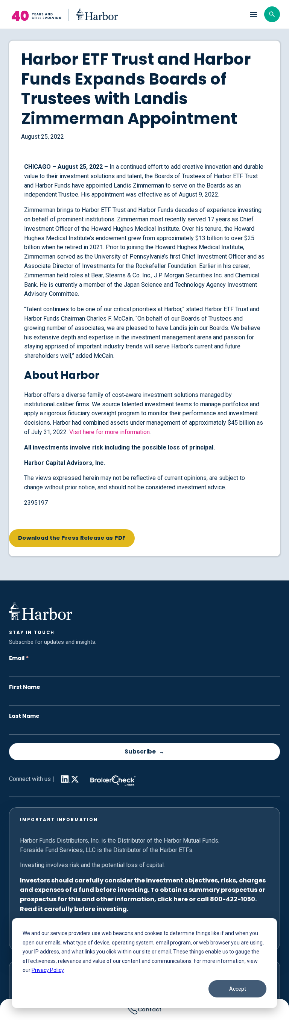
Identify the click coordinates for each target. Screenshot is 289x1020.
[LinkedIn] (64, 779)
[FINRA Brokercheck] (111, 779)
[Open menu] (253, 14)
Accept (237, 989)
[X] (75, 780)
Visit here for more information (109, 432)
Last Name (24, 716)
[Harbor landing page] (124, 14)
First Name (24, 687)
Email (19, 658)
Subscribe (140, 751)
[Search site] (272, 14)
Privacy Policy (48, 970)
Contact (150, 1009)
